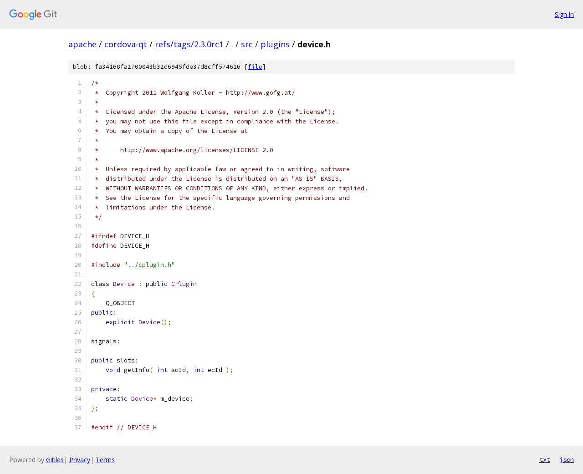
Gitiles (55, 459)
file (255, 67)
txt (544, 459)
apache (82, 44)
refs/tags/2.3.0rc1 (189, 44)
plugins (275, 44)
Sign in (564, 14)
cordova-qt (125, 44)
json (566, 459)
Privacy (79, 459)
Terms (105, 459)
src (247, 44)
